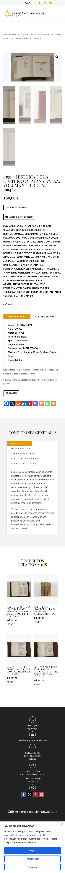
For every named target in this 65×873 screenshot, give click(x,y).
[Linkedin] (24, 403)
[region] (32, 847)
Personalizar (32, 859)
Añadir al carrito (17, 207)
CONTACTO (11, 393)
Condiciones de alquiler (24, 463)
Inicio (6, 34)
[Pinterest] (29, 403)
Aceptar (32, 850)
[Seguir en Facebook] (23, 794)
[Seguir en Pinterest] (35, 794)
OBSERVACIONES (17, 316)
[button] (57, 57)
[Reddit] (18, 403)
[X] (12, 403)
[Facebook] (6, 403)
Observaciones (19, 443)
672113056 (32, 728)
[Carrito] (45, 3)
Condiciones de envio (23, 453)
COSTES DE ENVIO (44, 316)
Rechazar (32, 867)
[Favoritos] (50, 3)
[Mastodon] (35, 403)
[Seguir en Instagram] (41, 794)
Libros (13, 34)
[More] (53, 403)
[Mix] (41, 403)
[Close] (62, 824)
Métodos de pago (21, 448)
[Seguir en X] (29, 794)
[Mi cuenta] (39, 3)
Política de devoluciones (25, 458)
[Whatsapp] (47, 403)
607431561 (32, 725)
